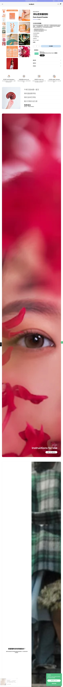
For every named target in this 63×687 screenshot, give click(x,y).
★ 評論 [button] (0, 344)
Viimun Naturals (36, 11)
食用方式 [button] (34, 63)
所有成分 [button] (34, 66)
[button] (60, 4)
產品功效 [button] (34, 60)
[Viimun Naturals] (31, 4)
